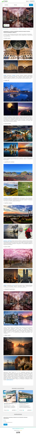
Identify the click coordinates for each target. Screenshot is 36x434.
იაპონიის (5, 285)
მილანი (5, 75)
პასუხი (5, 424)
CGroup (21, 430)
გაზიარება (14, 410)
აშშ (7, 116)
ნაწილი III (11, 379)
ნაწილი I (8, 379)
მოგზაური (31, 1)
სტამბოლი (5, 240)
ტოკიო (13, 285)
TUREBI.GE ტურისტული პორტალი (18, 428)
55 (5, 391)
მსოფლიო (6, 410)
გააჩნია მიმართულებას (8, 422)
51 (5, 8)
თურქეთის (9, 240)
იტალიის (13, 75)
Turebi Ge (8, 25)
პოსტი (8, 400)
